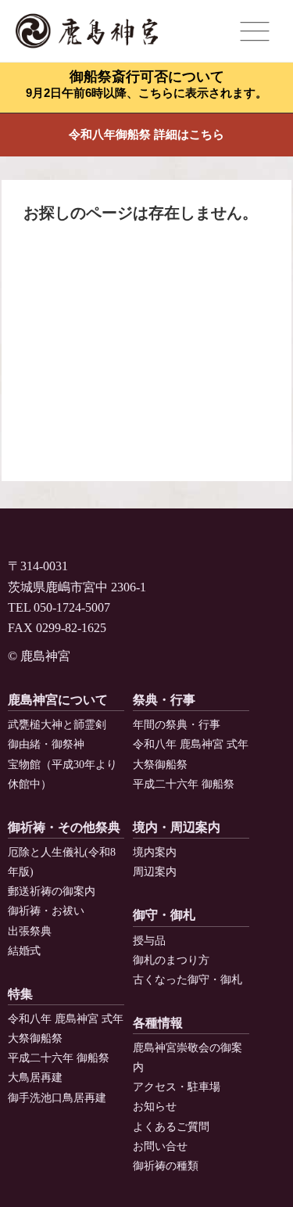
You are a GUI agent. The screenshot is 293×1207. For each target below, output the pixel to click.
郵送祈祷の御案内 (51, 891)
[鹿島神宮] (86, 31)
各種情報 (158, 1022)
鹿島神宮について (58, 699)
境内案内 (155, 852)
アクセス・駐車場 (176, 1087)
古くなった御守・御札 (187, 980)
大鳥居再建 (35, 1077)
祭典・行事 (164, 699)
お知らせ (155, 1106)
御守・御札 (164, 914)
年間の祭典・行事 (176, 725)
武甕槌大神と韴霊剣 (57, 725)
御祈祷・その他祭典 (64, 827)
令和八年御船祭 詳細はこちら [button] (146, 134)
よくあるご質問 (171, 1127)
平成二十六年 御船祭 (183, 784)
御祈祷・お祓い (46, 911)
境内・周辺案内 (176, 827)
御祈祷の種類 (165, 1166)
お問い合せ (160, 1146)
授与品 (149, 941)
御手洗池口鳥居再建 (57, 1098)
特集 (20, 993)
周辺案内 (155, 872)
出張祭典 (30, 931)
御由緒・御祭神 (46, 744)
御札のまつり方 (171, 960)
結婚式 (24, 951)
